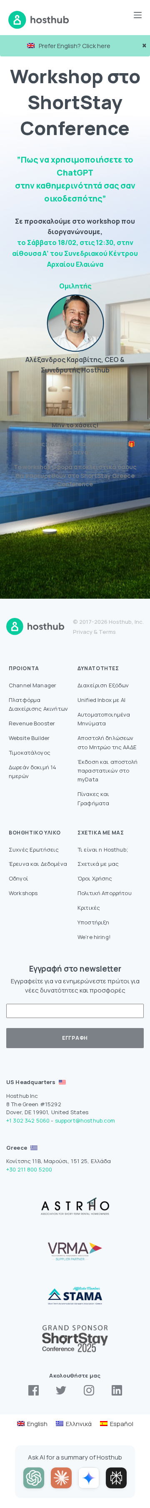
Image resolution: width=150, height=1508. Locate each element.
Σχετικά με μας (98, 864)
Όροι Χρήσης (95, 878)
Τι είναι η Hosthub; (103, 849)
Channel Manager (32, 685)
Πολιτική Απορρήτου (105, 893)
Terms (107, 631)
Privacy (82, 631)
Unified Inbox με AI (101, 700)
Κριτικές (89, 907)
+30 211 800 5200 (29, 1169)
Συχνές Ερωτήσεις (34, 849)
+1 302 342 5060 (28, 1120)
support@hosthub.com (85, 1120)
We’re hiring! (94, 937)
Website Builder (29, 738)
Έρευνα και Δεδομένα (38, 864)
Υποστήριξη (94, 922)
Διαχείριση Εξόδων (103, 685)
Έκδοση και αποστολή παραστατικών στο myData (108, 770)
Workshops (23, 893)
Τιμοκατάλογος (29, 752)
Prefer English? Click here (74, 45)
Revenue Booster (32, 723)
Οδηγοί (18, 878)
